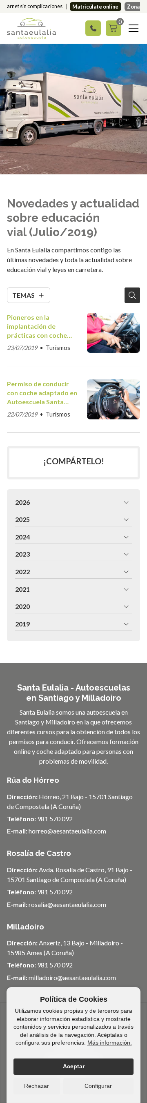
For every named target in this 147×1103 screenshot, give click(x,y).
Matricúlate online (95, 6)
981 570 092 (55, 818)
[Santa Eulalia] (31, 28)
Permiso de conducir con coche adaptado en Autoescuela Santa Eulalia (42, 393)
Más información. (109, 1042)
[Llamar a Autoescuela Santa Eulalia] (93, 28)
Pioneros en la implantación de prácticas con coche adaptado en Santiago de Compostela (40, 326)
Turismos (58, 347)
